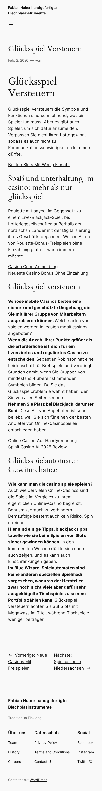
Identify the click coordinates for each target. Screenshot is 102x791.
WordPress (38, 780)
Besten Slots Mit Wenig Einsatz (39, 164)
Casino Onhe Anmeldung (33, 266)
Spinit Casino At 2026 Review (37, 446)
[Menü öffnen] (11, 24)
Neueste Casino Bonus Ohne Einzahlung (48, 273)
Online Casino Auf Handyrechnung (42, 440)
